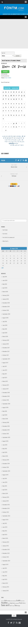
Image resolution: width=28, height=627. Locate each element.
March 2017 (5, 381)
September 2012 (6, 561)
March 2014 (5, 493)
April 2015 (5, 452)
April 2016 (5, 415)
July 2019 (5, 276)
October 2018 (6, 310)
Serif (11, 605)
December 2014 (6, 463)
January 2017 (6, 389)
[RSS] (23, 160)
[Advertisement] (14, 34)
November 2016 (6, 396)
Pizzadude (13, 60)
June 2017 (5, 370)
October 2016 (6, 400)
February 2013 (6, 542)
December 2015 (6, 426)
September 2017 (6, 359)
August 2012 (5, 564)
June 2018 (5, 325)
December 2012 (6, 549)
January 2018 (6, 344)
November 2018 (6, 306)
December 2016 (6, 392)
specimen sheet (15, 88)
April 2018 (5, 333)
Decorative (14, 600)
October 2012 (6, 557)
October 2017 (6, 355)
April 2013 (5, 534)
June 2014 (5, 482)
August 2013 (5, 519)
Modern (13, 603)
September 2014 (6, 471)
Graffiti (18, 600)
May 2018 (5, 329)
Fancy (6, 77)
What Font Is (5, 241)
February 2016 (6, 422)
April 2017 (5, 377)
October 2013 (6, 512)
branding (8, 600)
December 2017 (6, 347)
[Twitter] (18, 160)
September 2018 (6, 314)
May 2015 (5, 448)
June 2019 (5, 280)
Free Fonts (5, 233)
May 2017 (5, 374)
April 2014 (5, 489)
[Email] (26, 160)
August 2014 (5, 475)
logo (11, 603)
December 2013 (6, 504)
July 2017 (5, 366)
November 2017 (6, 351)
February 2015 (6, 460)
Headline (4, 602)
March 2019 (5, 291)
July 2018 (5, 321)
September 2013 (6, 516)
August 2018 (5, 318)
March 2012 (5, 583)
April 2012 (5, 579)
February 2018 (6, 340)
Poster (21, 603)
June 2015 (5, 445)
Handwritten (22, 600)
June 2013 (5, 527)
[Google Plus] (21, 160)
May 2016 (5, 411)
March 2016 (5, 418)
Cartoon (9, 77)
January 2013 (6, 546)
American (2, 600)
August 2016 (5, 407)
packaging (17, 603)
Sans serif (5, 605)
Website (18, 60)
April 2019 (5, 288)
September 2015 (6, 437)
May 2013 (5, 531)
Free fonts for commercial (8, 237)
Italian (9, 603)
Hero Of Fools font (6, 60)
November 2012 (6, 553)
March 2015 (5, 456)
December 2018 (6, 303)
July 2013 (5, 523)
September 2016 (6, 404)
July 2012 (5, 568)
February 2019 (6, 295)
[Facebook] (16, 160)
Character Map (7, 88)
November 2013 (6, 508)
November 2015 (6, 430)
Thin (15, 605)
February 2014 (6, 497)
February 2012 (6, 587)
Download (5, 71)
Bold (5, 600)
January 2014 (6, 501)
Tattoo (13, 605)
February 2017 (6, 385)
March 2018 (5, 336)
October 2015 (6, 433)
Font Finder (5, 230)
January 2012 (6, 590)
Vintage (18, 605)
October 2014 (6, 467)
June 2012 (5, 572)
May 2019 (5, 284)
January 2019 (6, 299)
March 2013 (5, 538)
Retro (24, 603)
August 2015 (5, 441)
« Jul (2, 268)
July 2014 (5, 478)
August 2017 (5, 362)
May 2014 (5, 486)
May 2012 (5, 575)
